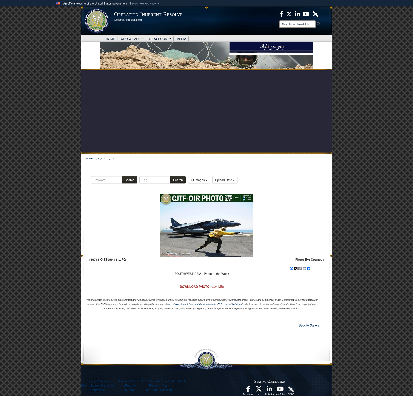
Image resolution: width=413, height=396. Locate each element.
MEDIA (181, 39)
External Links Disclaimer (98, 385)
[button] (145, 3)
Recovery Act (158, 385)
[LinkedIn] (269, 390)
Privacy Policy (128, 381)
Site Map (129, 389)
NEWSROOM (158, 39)
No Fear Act (128, 385)
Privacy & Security (98, 381)
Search (129, 180)
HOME (110, 39)
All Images (198, 180)
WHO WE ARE (130, 39)
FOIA (181, 381)
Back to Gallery (309, 325)
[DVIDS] (291, 389)
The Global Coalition (158, 389)
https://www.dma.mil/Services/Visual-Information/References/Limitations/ (204, 304)
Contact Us (97, 389)
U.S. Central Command (158, 381)
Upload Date (224, 180)
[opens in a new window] (248, 390)
